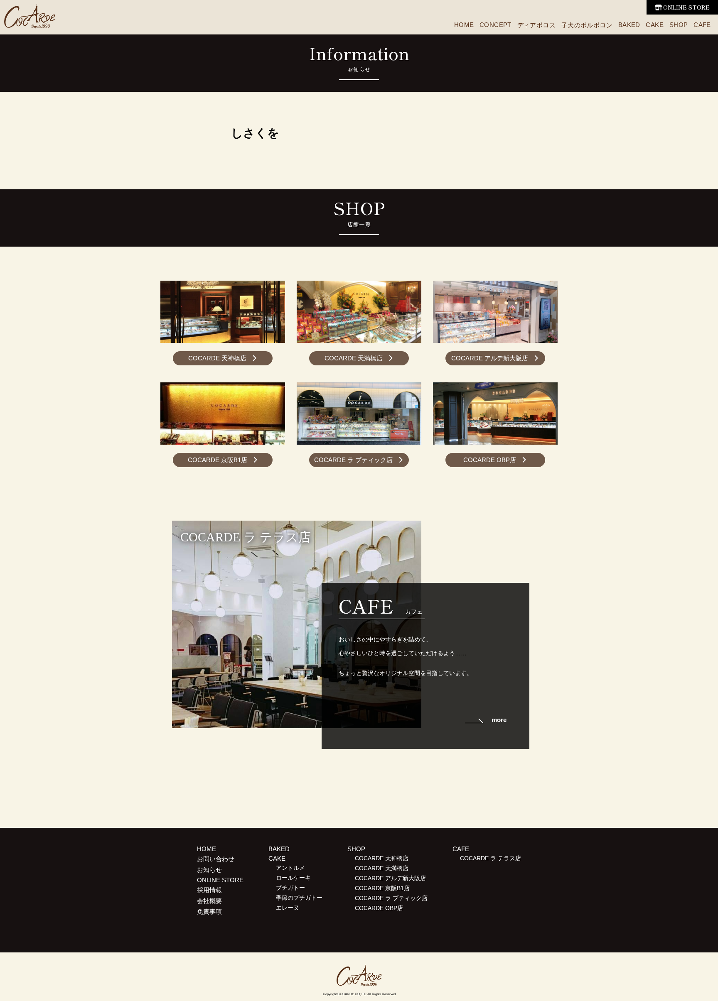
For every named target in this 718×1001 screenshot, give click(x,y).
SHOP (678, 24)
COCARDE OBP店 (489, 459)
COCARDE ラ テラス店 (490, 858)
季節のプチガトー (299, 898)
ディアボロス (536, 25)
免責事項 (209, 911)
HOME (464, 24)
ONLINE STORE (686, 7)
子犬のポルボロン (586, 25)
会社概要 (209, 900)
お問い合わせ (215, 858)
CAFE (702, 24)
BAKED (629, 24)
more (499, 719)
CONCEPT (495, 24)
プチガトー (290, 888)
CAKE (655, 24)
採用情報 (209, 889)
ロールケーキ (293, 878)
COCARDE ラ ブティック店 (353, 459)
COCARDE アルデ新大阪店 (489, 358)
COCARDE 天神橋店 (217, 358)
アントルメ (290, 868)
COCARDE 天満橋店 (354, 358)
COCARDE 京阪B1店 (217, 459)
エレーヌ (287, 908)
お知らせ (209, 869)
